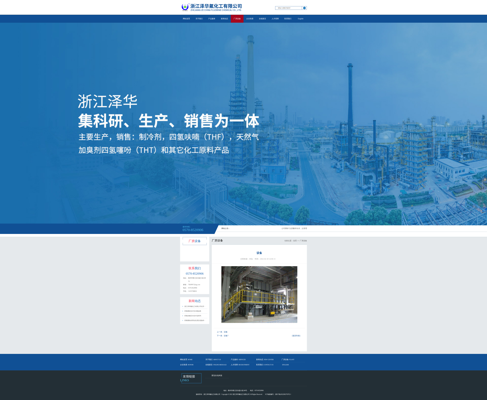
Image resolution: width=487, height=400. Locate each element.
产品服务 (211, 19)
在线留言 (262, 19)
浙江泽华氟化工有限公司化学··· (195, 306)
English (300, 19)
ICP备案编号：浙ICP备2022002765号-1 (278, 394)
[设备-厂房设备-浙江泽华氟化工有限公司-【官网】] (212, 14)
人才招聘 (275, 19)
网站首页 (186, 19)
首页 (295, 241)
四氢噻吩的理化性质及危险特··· (195, 320)
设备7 (226, 336)
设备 (226, 332)
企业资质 (249, 19)
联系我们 (287, 19)
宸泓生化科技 (217, 375)
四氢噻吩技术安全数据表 (192, 311)
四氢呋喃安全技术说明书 (192, 316)
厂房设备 (237, 19)
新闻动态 (224, 19)
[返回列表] (296, 336)
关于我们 (199, 19)
